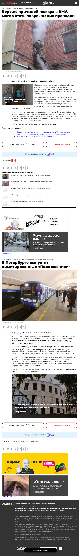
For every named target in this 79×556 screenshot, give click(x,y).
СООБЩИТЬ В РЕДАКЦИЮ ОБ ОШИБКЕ (52, 510)
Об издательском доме (23, 503)
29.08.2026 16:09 (7, 259)
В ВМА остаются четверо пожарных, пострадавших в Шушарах (31, 188)
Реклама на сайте (21, 508)
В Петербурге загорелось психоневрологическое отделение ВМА (32, 181)
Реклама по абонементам (37, 508)
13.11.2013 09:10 (6, 8)
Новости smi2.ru (9, 253)
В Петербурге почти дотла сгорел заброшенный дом (28, 201)
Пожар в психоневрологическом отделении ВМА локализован (43, 132)
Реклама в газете (68, 506)
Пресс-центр (36, 503)
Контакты (58, 506)
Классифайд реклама (69, 508)
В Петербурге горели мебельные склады (34, 136)
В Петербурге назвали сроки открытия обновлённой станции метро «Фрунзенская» (43, 406)
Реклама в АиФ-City (53, 508)
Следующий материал (40, 550)
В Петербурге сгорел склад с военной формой (26, 195)
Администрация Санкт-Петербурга (13, 322)
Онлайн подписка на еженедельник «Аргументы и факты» (34, 506)
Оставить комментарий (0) (61, 144)
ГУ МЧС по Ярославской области (12, 71)
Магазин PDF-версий (48, 503)
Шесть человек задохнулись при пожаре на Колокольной (41, 134)
